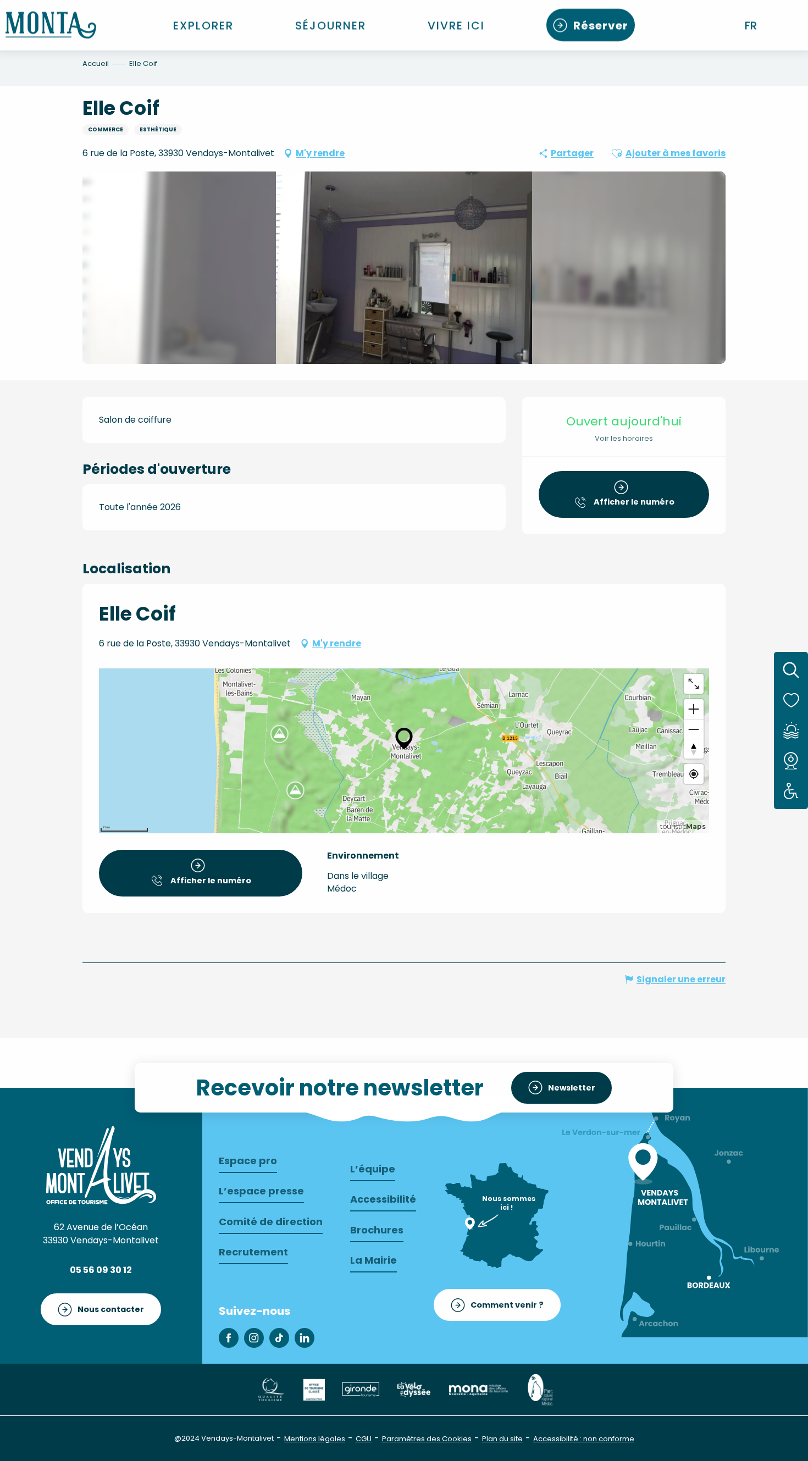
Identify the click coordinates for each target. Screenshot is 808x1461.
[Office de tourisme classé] (314, 1388)
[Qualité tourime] (270, 1388)
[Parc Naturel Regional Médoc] (540, 1388)
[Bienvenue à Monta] (50, 25)
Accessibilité (383, 1199)
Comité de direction (271, 1221)
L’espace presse (261, 1191)
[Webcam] (791, 760)
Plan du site (502, 1439)
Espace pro (248, 1160)
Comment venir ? (507, 1304)
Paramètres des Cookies (427, 1439)
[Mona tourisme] (478, 1388)
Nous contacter (111, 1309)
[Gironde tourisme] (360, 1388)
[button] (751, 25)
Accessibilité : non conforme (583, 1439)
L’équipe (372, 1169)
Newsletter (571, 1087)
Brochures (376, 1230)
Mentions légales (314, 1439)
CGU (364, 1439)
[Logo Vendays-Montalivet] (101, 1165)
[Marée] (791, 730)
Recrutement (253, 1252)
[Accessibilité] (791, 791)
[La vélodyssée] (413, 1388)
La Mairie (373, 1260)
